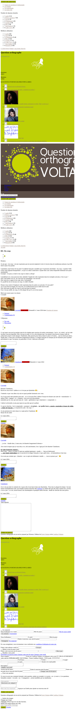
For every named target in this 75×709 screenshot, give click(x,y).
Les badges (7, 6)
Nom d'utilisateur (6, 637)
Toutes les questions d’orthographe (14, 5)
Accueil (3, 247)
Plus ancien (7, 323)
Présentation (7, 185)
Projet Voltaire (45, 534)
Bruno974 (8, 45)
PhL (6, 24)
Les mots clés (8, 10)
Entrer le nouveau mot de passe (39, 669)
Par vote (6, 321)
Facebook (21, 660)
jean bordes (8, 26)
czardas (7, 23)
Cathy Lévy (9, 27)
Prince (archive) (10, 18)
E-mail (30, 637)
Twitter (43, 660)
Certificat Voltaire (58, 534)
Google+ (65, 660)
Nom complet (5, 656)
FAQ (5, 187)
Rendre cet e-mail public (49, 662)
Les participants (8, 8)
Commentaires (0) (9, 315)
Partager (6, 313)
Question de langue (52, 310)
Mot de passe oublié (65, 632)
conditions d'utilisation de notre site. (46, 644)
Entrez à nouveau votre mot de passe (29, 639)
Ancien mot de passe (7, 669)
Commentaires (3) (9, 367)
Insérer (3, 707)
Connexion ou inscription (8, 197)
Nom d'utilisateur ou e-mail (9, 632)
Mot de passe (38, 632)
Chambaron (9, 21)
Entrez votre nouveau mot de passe (11, 651)
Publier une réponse (6, 532)
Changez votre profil (40, 654)
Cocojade (3, 385)
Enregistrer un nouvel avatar (9, 654)
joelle (7, 16)
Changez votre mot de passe (25, 654)
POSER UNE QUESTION (8, 1)
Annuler (3, 348)
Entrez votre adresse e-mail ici (9, 647)
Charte (6, 190)
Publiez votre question (7, 692)
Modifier (3, 346)
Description (4, 665)
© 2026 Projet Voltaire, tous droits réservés (13, 48)
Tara (6, 19)
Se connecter (13, 641)
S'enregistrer (13, 633)
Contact (6, 188)
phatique (39, 488)
